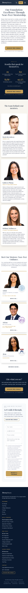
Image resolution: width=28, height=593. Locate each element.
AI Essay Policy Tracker (7, 525)
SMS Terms (14, 457)
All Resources (5, 551)
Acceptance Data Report (7, 528)
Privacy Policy (16, 455)
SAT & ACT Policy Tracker (7, 521)
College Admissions (6, 507)
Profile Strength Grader (7, 543)
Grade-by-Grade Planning (7, 555)
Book (21, 2)
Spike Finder (5, 546)
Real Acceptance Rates (7, 519)
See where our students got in (14, 85)
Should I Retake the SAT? (7, 539)
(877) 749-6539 (5, 569)
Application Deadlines (6, 523)
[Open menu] (25, 2)
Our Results (4, 503)
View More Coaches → (14, 366)
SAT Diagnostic (5, 535)
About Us (4, 514)
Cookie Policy (15, 583)
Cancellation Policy (7, 583)
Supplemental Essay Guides (8, 557)
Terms (8, 457)
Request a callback (14, 473)
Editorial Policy (21, 583)
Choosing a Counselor (7, 559)
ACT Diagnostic (5, 537)
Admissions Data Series (7, 553)
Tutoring (4, 510)
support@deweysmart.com (8, 567)
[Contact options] (16, 2)
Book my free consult (14, 48)
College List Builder (6, 541)
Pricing (3, 512)
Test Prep (4, 505)
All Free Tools (5, 533)
